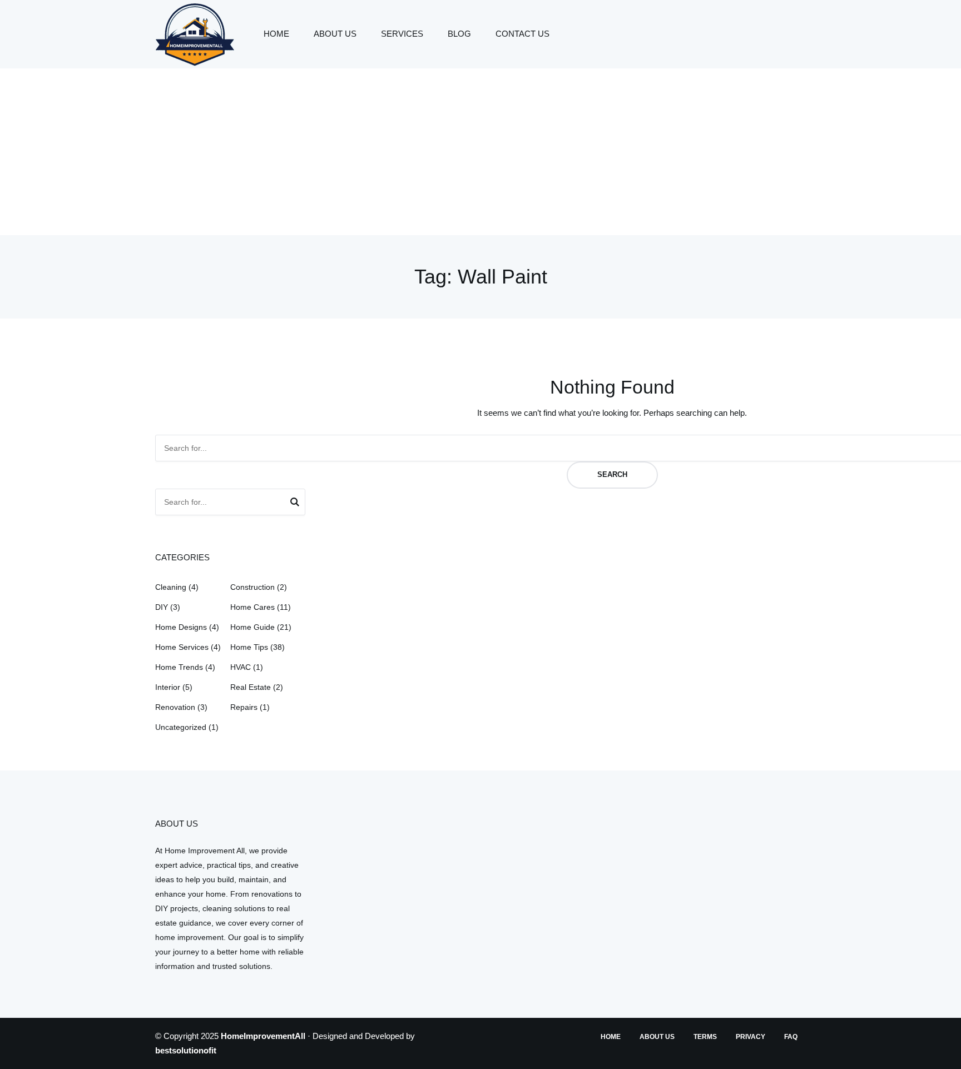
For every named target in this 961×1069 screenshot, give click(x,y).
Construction (252, 587)
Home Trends (179, 667)
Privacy (750, 1037)
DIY (161, 607)
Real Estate (250, 687)
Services (402, 33)
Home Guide (252, 627)
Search (612, 474)
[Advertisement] (480, 152)
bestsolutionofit (185, 1050)
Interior (167, 687)
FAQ (790, 1037)
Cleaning (170, 587)
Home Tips (249, 647)
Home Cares (252, 607)
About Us (335, 33)
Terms (705, 1037)
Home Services (182, 647)
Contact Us (522, 33)
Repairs (243, 707)
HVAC (240, 667)
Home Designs (181, 627)
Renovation (175, 707)
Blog (459, 33)
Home (276, 33)
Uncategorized (180, 727)
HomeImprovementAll (263, 1036)
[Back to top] (950, 1058)
